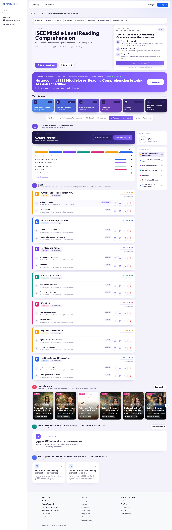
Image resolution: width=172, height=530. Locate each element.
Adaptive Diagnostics (54, 20)
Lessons (69, 20)
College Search (126, 513)
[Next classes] (167, 405)
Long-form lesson (121, 137)
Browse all (159, 387)
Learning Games (86, 520)
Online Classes (125, 507)
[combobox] (15, 11)
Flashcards (80, 20)
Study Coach (85, 510)
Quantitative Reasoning (97, 118)
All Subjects (45, 501)
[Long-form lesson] (115, 203)
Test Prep (124, 504)
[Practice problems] (130, 203)
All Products (49, 5)
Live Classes (46, 513)
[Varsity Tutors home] (10, 4)
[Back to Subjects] (32, 13)
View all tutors (157, 426)
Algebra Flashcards (48, 504)
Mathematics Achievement (72, 118)
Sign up (164, 5)
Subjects (42, 13)
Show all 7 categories (42, 177)
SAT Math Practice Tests (50, 507)
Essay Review (85, 513)
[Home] (35, 13)
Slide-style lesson (103, 137)
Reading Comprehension (122, 118)
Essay (53, 118)
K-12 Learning (125, 510)
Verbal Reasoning (144, 118)
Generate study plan (47, 65)
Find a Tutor (125, 501)
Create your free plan (139, 63)
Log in (152, 5)
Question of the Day (120, 20)
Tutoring (35, 5)
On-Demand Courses (49, 517)
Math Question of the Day (50, 510)
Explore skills (67, 65)
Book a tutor (156, 82)
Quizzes (92, 20)
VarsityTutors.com (127, 517)
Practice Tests (104, 20)
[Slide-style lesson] (120, 203)
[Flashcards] (125, 203)
